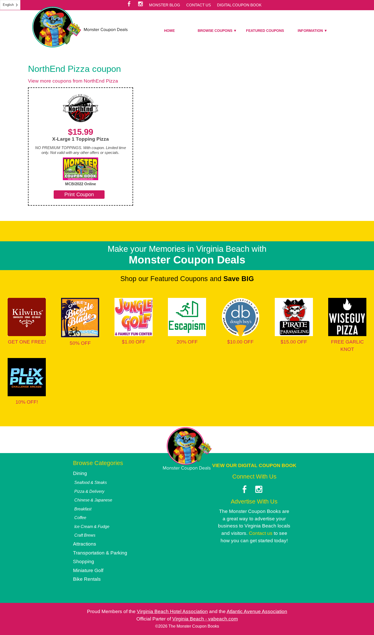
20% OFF (187, 342)
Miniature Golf (88, 570)
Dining (80, 473)
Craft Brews (84, 535)
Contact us (260, 533)
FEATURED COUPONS (265, 31)
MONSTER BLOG (164, 5)
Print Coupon (79, 194)
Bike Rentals (87, 579)
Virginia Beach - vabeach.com (205, 618)
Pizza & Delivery (89, 491)
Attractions (84, 544)
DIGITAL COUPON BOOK (239, 5)
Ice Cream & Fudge (91, 526)
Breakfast (82, 509)
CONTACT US (198, 5)
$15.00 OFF (294, 342)
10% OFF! (27, 402)
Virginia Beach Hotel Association (172, 611)
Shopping (83, 561)
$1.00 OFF (134, 342)
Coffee (80, 517)
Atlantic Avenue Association (257, 611)
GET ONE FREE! (27, 342)
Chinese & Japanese (93, 500)
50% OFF (80, 343)
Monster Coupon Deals (80, 27)
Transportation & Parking (100, 552)
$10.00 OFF (240, 342)
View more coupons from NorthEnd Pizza (73, 81)
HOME (169, 31)
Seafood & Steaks (90, 482)
